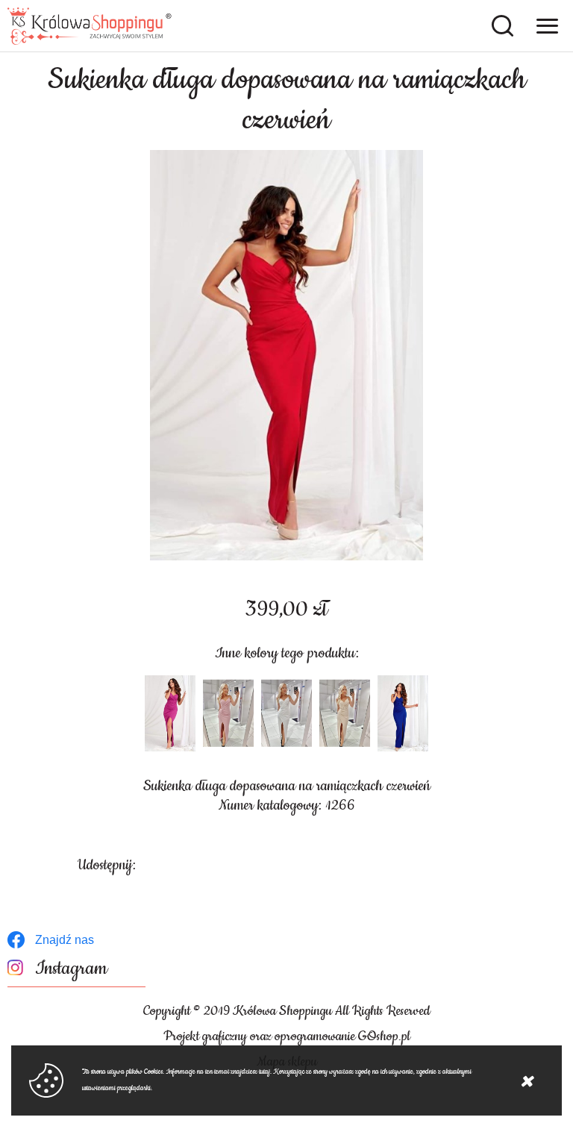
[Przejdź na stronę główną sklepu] (89, 26)
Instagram (71, 969)
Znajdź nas (64, 939)
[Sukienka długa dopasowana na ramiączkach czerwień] (286, 355)
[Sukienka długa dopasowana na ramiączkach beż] (344, 713)
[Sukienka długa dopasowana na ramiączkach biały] (286, 713)
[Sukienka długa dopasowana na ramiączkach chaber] (403, 713)
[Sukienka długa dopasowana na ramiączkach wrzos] (228, 713)
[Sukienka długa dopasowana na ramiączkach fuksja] (170, 713)
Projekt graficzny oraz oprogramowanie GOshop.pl (286, 1036)
